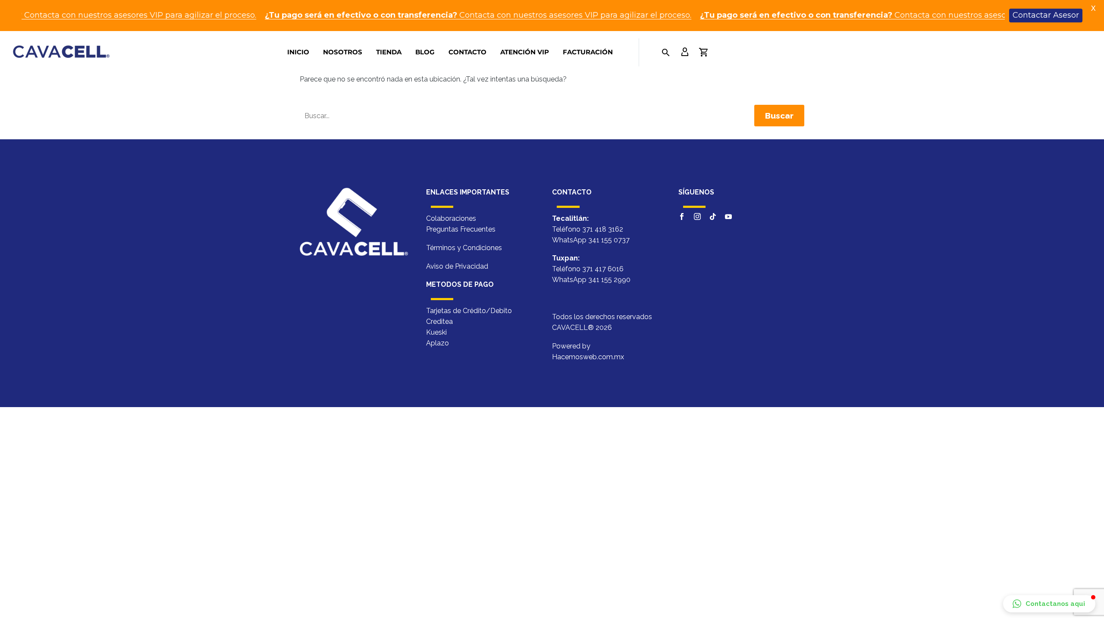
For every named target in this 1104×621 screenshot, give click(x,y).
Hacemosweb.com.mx (588, 357)
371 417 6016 (603, 269)
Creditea (439, 321)
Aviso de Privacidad (457, 266)
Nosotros (342, 52)
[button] (1049, 603)
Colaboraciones (451, 218)
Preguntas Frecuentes (461, 229)
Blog (425, 52)
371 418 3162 (602, 229)
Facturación (588, 52)
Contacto (467, 52)
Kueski (436, 332)
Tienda (388, 52)
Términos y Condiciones (464, 248)
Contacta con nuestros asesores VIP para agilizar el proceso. (453, 15)
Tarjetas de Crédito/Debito (469, 311)
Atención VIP (524, 52)
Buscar (779, 115)
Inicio (298, 52)
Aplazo (437, 343)
